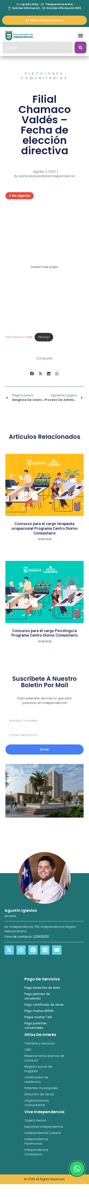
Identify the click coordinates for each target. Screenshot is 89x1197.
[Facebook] (33, 950)
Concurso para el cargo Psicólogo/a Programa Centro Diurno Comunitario (44, 633)
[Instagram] (21, 950)
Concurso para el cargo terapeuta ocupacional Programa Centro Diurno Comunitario (44, 528)
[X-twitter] (9, 950)
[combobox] (38, 47)
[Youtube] (56, 950)
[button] (80, 35)
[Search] (80, 47)
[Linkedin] (44, 950)
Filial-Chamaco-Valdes (19, 337)
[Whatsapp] (77, 1168)
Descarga (43, 337)
